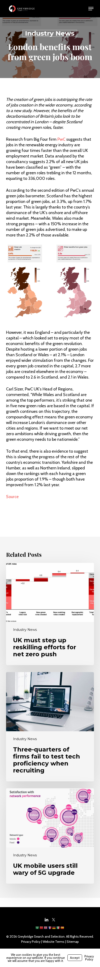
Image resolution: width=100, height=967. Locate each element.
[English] (46, 929)
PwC (61, 139)
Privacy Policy (30, 942)
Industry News (49, 33)
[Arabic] (37, 929)
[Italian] (58, 929)
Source (12, 496)
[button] (90, 8)
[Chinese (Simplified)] (42, 929)
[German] (54, 929)
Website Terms (53, 942)
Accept (75, 958)
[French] (50, 929)
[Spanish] (62, 929)
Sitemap (73, 942)
